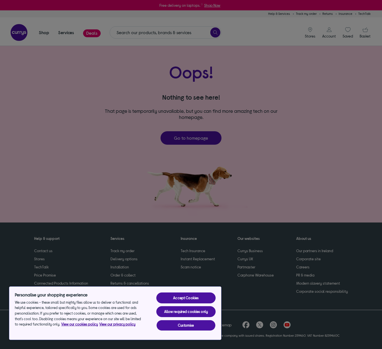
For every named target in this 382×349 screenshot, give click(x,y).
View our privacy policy (117, 324)
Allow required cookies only (186, 311)
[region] (115, 313)
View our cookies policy (79, 324)
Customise (186, 325)
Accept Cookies (186, 298)
